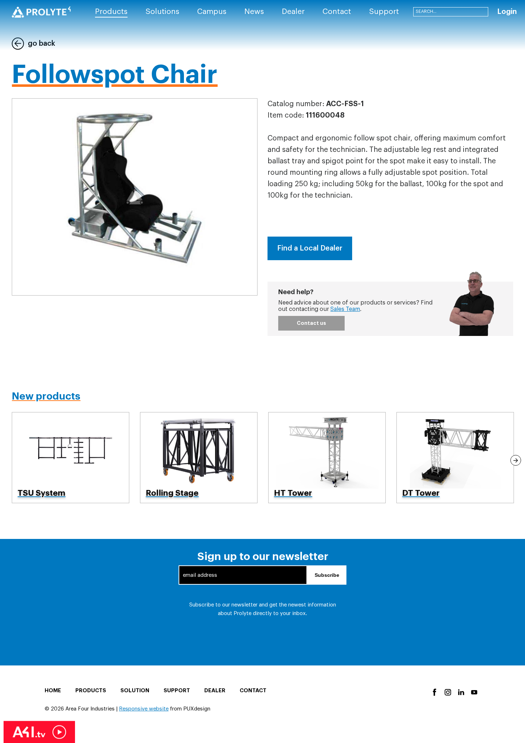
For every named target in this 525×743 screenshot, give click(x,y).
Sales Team (345, 309)
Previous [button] (9, 460)
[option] (70, 458)
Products (90, 690)
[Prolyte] (41, 12)
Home (53, 690)
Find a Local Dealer (309, 248)
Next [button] (515, 460)
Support (177, 690)
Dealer (214, 690)
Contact (253, 690)
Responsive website (144, 709)
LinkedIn (460, 692)
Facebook (434, 692)
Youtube (474, 692)
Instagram (447, 692)
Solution (134, 690)
